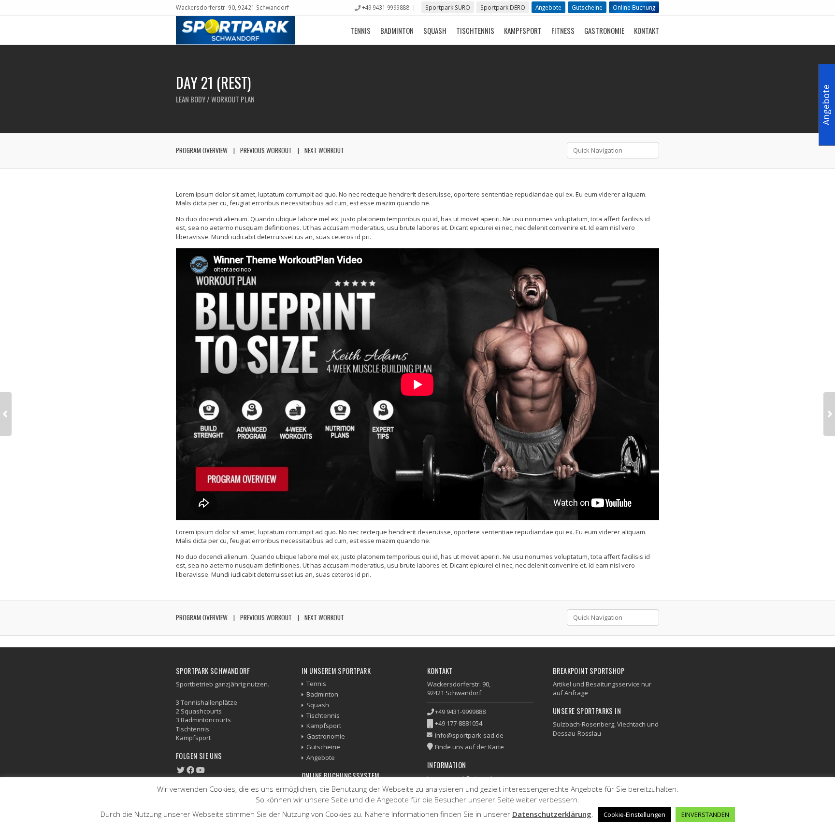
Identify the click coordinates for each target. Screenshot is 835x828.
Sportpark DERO (502, 7)
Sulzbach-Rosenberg (583, 724)
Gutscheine (587, 7)
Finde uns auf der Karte (469, 746)
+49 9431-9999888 (385, 7)
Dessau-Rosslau (577, 733)
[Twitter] (181, 770)
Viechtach (631, 724)
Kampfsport (523, 30)
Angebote (548, 7)
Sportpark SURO (447, 7)
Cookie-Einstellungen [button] (634, 814)
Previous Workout (266, 150)
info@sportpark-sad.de (469, 735)
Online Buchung (634, 7)
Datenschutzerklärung (551, 814)
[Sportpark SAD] (235, 30)
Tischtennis (475, 30)
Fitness (563, 30)
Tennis (360, 30)
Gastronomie (604, 30)
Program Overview (202, 150)
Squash (434, 30)
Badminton (397, 30)
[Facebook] (190, 770)
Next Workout (324, 150)
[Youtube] (200, 770)
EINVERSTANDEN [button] (705, 814)
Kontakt (646, 30)
